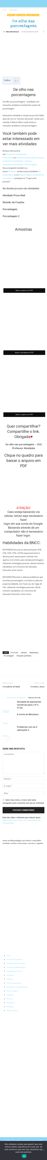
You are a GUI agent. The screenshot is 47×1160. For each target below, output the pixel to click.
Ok (24, 1156)
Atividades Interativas (14, 971)
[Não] (43, 1150)
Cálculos (24, 653)
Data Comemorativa (14, 983)
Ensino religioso (12, 991)
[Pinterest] (20, 37)
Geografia (10, 995)
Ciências (10, 979)
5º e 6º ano (14, 653)
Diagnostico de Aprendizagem (17, 987)
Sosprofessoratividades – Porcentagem (20, 164)
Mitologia (5, 723)
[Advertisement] (23, 622)
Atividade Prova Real (14, 195)
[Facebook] (14, 37)
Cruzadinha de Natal (11, 687)
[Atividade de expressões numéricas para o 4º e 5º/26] (9, 704)
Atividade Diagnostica (15, 959)
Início (5, 10)
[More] (32, 37)
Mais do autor (34, 697)
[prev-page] (4, 739)
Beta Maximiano (12, 32)
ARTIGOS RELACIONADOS (16, 697)
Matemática (13, 10)
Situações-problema (24, 656)
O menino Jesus (37, 687)
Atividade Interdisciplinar (16, 963)
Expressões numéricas (6, 711)
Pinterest (12, 171)
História (10, 999)
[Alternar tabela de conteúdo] (14, 80)
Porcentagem (21, 15)
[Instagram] (23, 1131)
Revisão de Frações (13, 202)
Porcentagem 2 (11, 216)
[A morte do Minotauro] (9, 717)
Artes (8, 955)
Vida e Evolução (12, 1010)
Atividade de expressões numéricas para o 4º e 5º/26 (29, 704)
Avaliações (10, 975)
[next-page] (8, 739)
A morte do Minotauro (28, 714)
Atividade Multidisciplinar (16, 967)
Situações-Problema (33, 15)
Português (10, 1006)
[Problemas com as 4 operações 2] (9, 730)
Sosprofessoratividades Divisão (29, 158)
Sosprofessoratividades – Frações (17, 161)
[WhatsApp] (26, 37)
